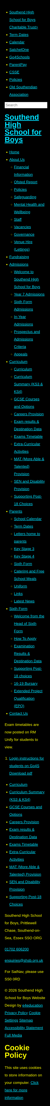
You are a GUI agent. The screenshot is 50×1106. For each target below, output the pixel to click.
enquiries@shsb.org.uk (24, 960)
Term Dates (18, 35)
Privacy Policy (16, 1013)
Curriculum (18, 784)
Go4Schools (19, 57)
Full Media (13, 1035)
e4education (32, 1005)
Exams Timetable (23, 844)
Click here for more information (22, 1090)
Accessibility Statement (24, 1028)
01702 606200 (17, 949)
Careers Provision (24, 822)
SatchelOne (19, 49)
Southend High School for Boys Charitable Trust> (23, 19)
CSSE (14, 72)
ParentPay (18, 64)
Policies (15, 79)
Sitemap (26, 1020)
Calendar (17, 42)
